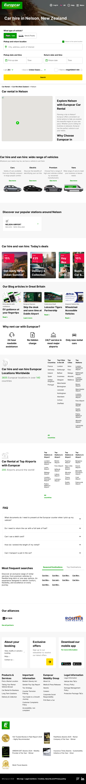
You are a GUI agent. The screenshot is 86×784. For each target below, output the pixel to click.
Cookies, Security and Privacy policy (52, 779)
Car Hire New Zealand (20, 87)
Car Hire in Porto (46, 585)
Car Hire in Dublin (76, 575)
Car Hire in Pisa (56, 575)
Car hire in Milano (46, 575)
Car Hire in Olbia (66, 580)
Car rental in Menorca (56, 580)
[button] (17, 123)
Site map (20, 779)
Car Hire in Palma (46, 580)
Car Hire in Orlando (56, 585)
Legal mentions (31, 779)
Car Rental (6, 87)
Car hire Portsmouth (76, 580)
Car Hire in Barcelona (66, 575)
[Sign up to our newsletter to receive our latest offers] (49, 661)
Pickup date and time (13, 55)
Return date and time (53, 55)
